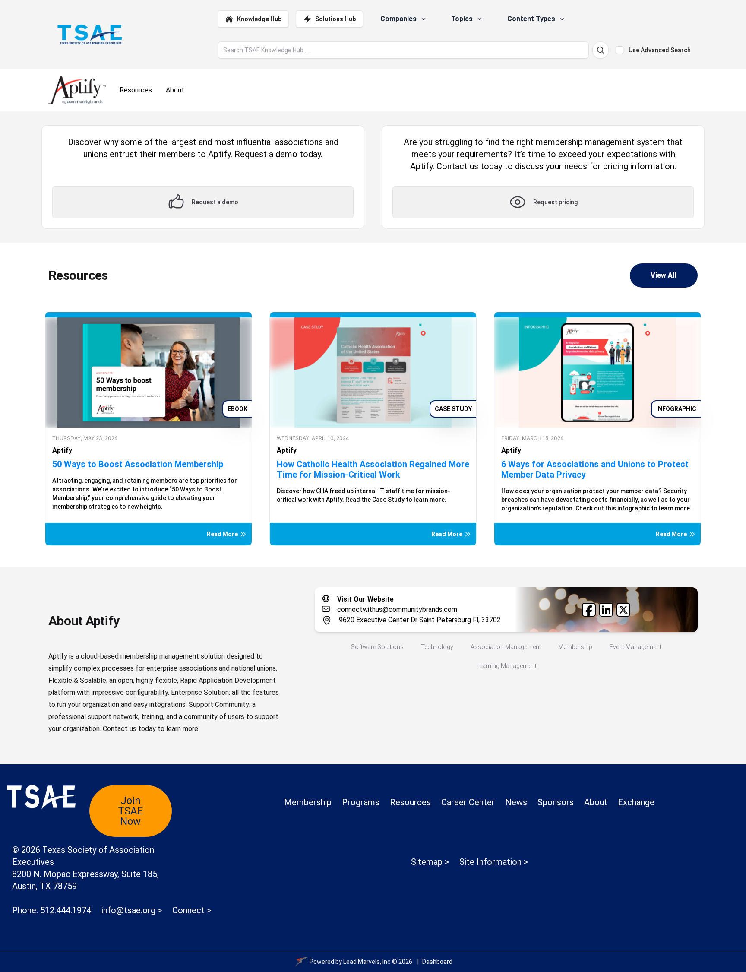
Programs (360, 802)
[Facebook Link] (589, 610)
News (516, 802)
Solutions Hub (335, 19)
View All (664, 275)
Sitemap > (430, 862)
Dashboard (437, 961)
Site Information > (493, 862)
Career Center (468, 802)
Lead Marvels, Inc (367, 961)
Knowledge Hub (259, 19)
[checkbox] (619, 50)
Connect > (191, 910)
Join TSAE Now (130, 811)
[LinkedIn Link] (606, 610)
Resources (410, 802)
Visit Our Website (365, 599)
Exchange (636, 802)
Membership (308, 802)
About (595, 802)
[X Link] (623, 610)
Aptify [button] (62, 450)
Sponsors (555, 802)
